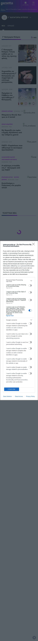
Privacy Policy (30, 396)
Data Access (19, 396)
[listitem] (19, 280)
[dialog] (19, 320)
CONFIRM (11, 389)
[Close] (34, 245)
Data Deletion (7, 396)
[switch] (30, 285)
